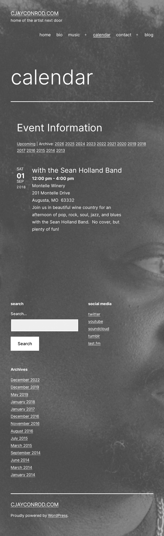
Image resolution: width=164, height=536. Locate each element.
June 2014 (20, 460)
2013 (60, 150)
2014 (50, 150)
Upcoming (26, 144)
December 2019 (25, 387)
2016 (30, 150)
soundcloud (98, 328)
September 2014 (26, 453)
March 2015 (21, 445)
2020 (121, 144)
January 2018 (23, 402)
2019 (131, 144)
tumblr (94, 336)
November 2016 (25, 423)
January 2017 (23, 409)
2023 (91, 144)
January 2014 (23, 474)
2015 (40, 150)
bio (59, 34)
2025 (70, 144)
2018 (141, 144)
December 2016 (25, 416)
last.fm (94, 343)
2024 (80, 144)
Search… (19, 313)
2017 (21, 150)
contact (123, 34)
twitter (94, 314)
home (45, 34)
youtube (95, 321)
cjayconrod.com (35, 13)
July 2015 (19, 438)
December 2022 (25, 380)
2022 (101, 144)
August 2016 (22, 431)
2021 (111, 144)
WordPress (57, 515)
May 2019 (19, 394)
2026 (59, 144)
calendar (101, 34)
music (74, 34)
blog (149, 34)
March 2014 (21, 467)
